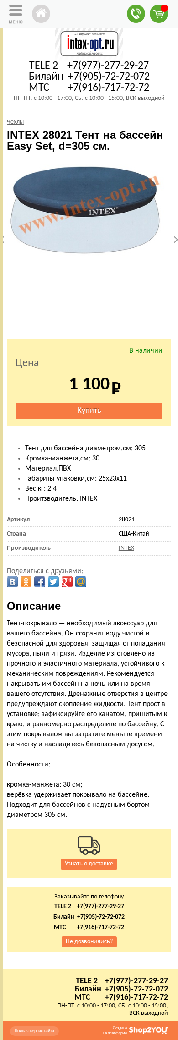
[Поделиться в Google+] (67, 581)
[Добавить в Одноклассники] (26, 581)
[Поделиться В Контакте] (12, 581)
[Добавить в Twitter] (53, 581)
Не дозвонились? (89, 941)
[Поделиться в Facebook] (39, 581)
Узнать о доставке (89, 863)
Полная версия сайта (34, 1031)
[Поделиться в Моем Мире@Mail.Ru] (80, 581)
